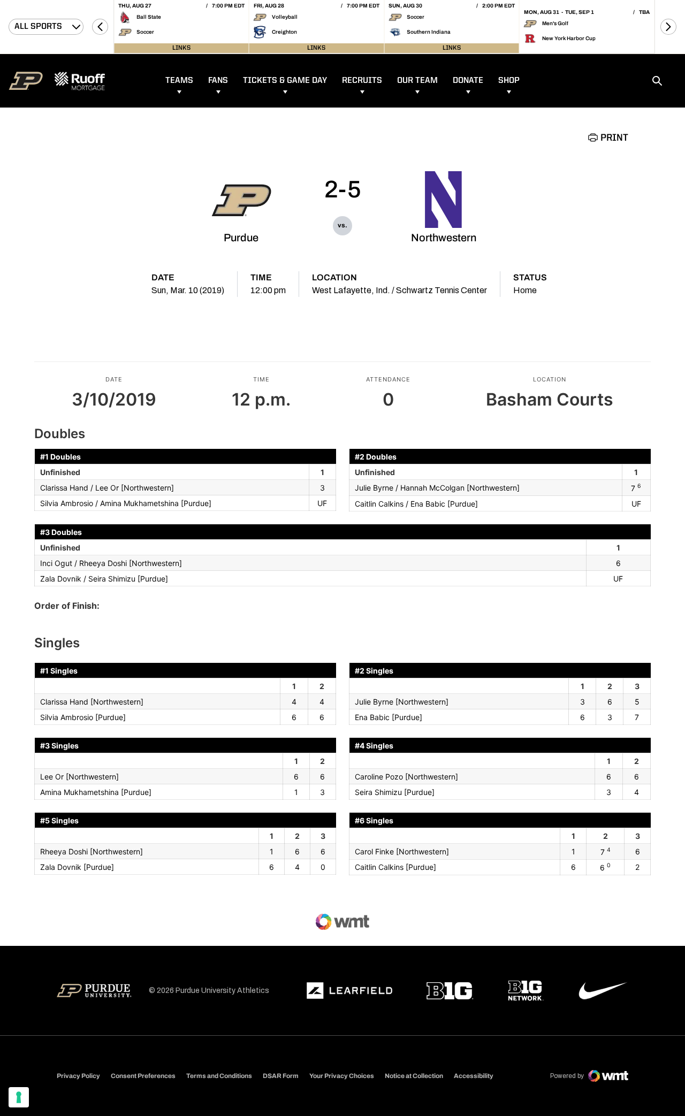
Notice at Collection (414, 1076)
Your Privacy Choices (341, 1076)
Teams (179, 81)
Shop (509, 81)
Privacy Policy (78, 1076)
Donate (468, 81)
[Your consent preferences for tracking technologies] (19, 1097)
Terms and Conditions (219, 1076)
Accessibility (473, 1076)
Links (181, 48)
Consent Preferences (143, 1076)
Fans (218, 81)
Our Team (417, 81)
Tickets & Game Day (285, 81)
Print (614, 138)
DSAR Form (281, 1076)
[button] (100, 27)
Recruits (362, 81)
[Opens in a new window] (349, 990)
